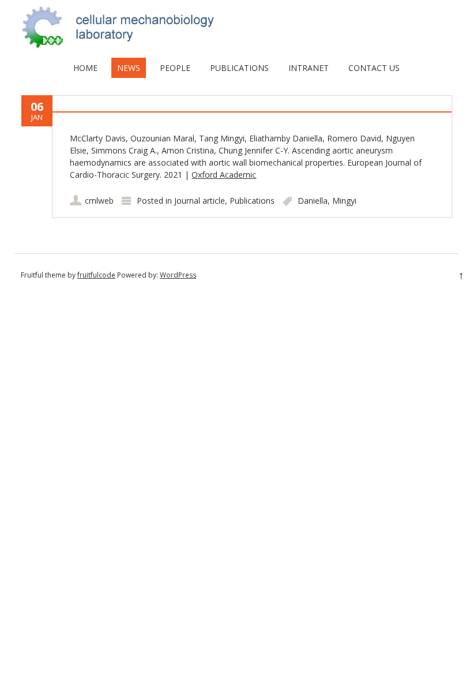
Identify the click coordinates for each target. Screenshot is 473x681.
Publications (239, 67)
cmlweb (99, 200)
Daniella (313, 200)
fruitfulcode (96, 275)
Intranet (308, 67)
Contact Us (374, 67)
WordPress (178, 275)
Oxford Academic (224, 174)
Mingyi (344, 200)
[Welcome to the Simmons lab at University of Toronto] (236, 45)
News (128, 67)
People (175, 67)
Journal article (199, 200)
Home (85, 67)
